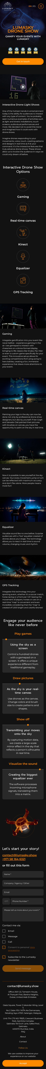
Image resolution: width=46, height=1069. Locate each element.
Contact (23, 1042)
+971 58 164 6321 (13, 859)
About (23, 1037)
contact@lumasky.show (19, 855)
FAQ (23, 1032)
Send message (23, 968)
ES (34, 6)
